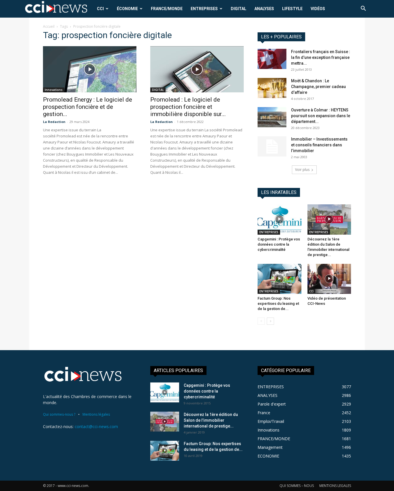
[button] (363, 9)
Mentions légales (96, 414)
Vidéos (318, 8)
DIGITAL (238, 8)
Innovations (54, 90)
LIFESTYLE (292, 8)
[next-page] (270, 321)
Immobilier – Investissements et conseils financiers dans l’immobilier (319, 145)
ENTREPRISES (204, 8)
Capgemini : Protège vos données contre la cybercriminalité (279, 244)
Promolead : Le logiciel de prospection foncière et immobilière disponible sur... (188, 106)
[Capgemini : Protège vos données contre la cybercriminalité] (279, 219)
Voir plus (302, 169)
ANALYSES (264, 8)
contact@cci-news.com (96, 426)
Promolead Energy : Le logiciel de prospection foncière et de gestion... (87, 106)
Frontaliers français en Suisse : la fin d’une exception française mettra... (320, 57)
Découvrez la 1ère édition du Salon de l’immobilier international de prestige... (211, 420)
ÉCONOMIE (127, 8)
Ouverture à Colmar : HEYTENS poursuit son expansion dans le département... (320, 116)
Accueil (49, 26)
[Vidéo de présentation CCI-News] (329, 279)
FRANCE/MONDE (167, 8)
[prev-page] (261, 321)
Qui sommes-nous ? (59, 414)
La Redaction (54, 122)
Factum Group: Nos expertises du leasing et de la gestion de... (278, 303)
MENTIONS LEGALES (335, 485)
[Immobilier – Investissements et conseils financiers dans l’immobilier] (272, 146)
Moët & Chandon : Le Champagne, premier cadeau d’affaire (318, 87)
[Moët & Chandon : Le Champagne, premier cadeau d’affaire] (272, 88)
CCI (100, 8)
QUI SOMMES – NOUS (296, 485)
